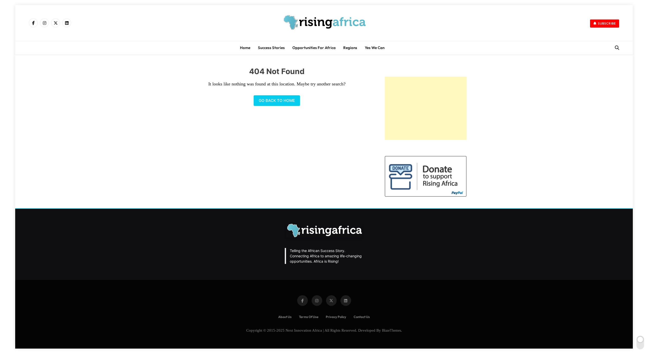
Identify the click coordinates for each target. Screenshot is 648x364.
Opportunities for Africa (314, 47)
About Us (285, 317)
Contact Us (362, 317)
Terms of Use (308, 317)
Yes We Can (374, 47)
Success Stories (271, 47)
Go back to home (277, 100)
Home (245, 47)
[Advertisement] (426, 108)
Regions (350, 47)
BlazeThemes (391, 330)
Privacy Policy (336, 317)
